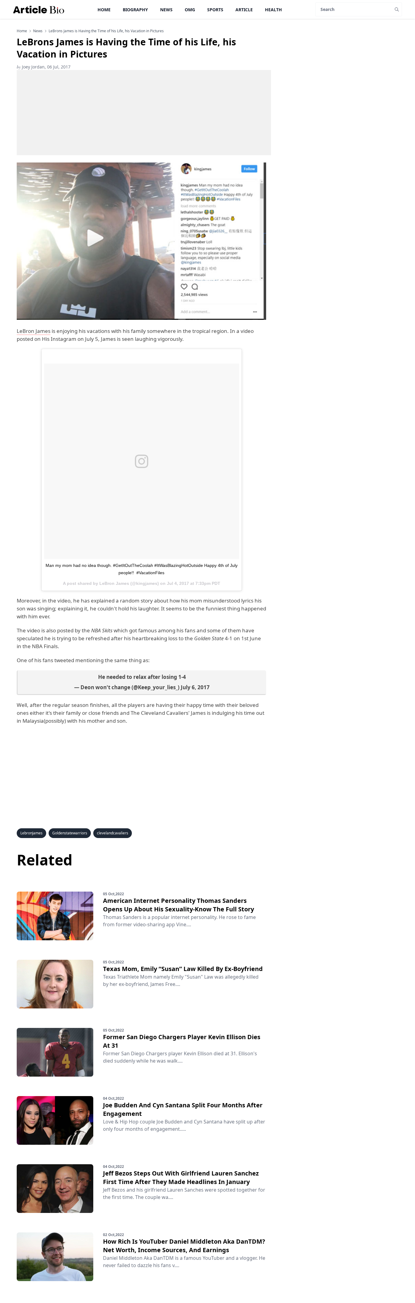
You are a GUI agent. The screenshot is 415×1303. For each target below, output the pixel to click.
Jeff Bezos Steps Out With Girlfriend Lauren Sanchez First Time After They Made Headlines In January (181, 1177)
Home (104, 9)
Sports (215, 9)
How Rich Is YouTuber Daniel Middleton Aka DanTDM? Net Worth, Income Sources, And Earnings (184, 1245)
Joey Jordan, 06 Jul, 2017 (43, 67)
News (166, 9)
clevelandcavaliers (112, 833)
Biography (135, 9)
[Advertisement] (144, 112)
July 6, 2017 (195, 687)
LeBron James (33, 330)
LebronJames (31, 833)
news (38, 31)
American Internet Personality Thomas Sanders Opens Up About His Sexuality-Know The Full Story (178, 904)
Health (273, 9)
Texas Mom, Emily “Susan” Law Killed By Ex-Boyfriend (183, 969)
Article (244, 9)
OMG (190, 9)
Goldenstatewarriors (69, 833)
